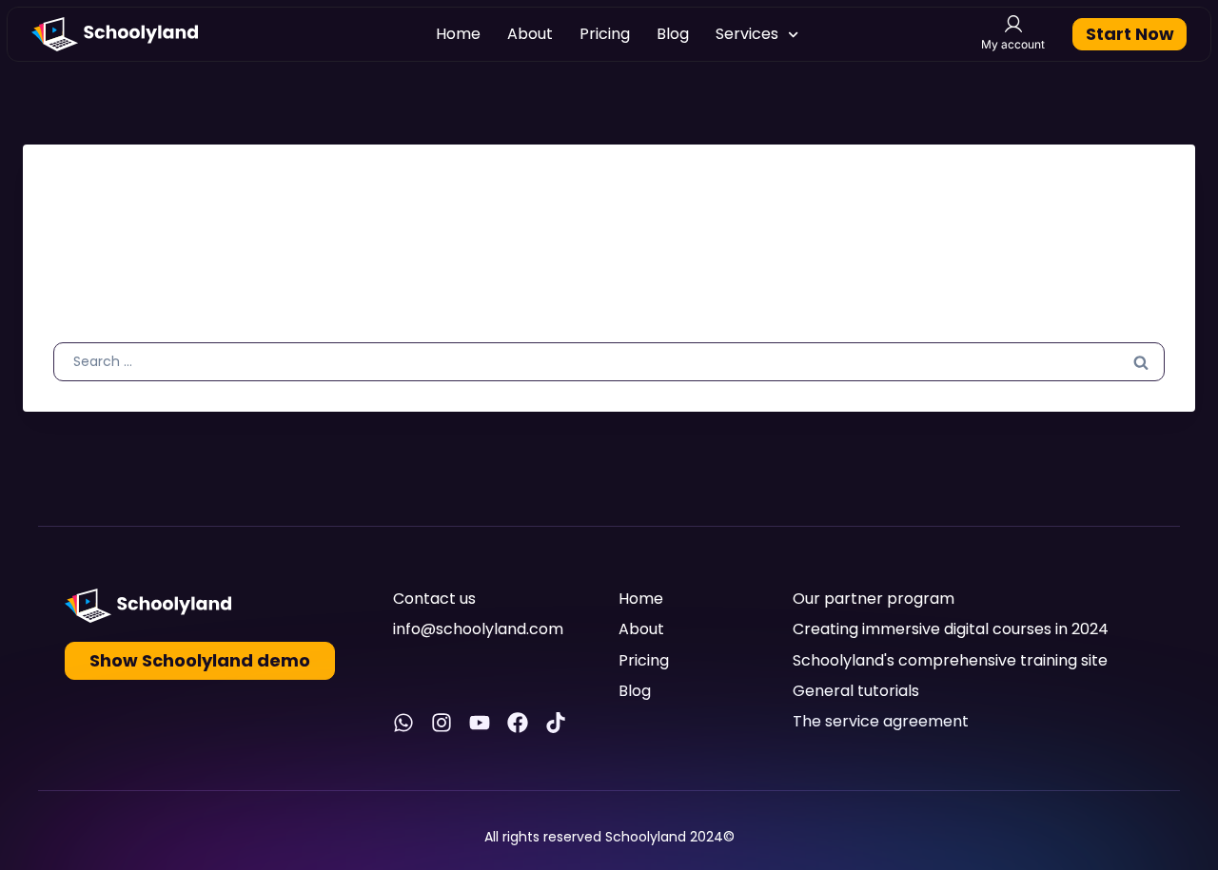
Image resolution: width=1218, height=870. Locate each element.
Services (747, 34)
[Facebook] (517, 722)
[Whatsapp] (403, 722)
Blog (673, 34)
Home (458, 34)
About (530, 34)
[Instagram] (441, 722)
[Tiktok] (555, 722)
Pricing (605, 34)
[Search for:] (609, 360)
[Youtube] (479, 722)
